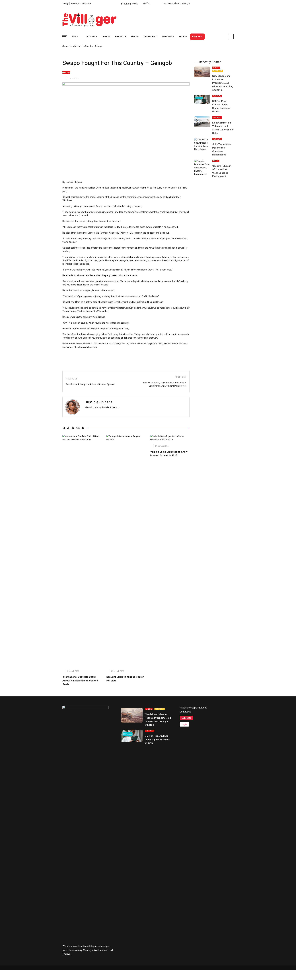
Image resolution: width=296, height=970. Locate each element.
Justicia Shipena (99, 402)
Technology (150, 36)
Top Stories (217, 71)
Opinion (106, 36)
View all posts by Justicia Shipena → (102, 407)
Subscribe (186, 718)
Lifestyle (120, 36)
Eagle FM (197, 36)
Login (184, 724)
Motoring (168, 36)
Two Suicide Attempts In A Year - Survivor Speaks (90, 384)
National (217, 96)
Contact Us (185, 711)
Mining (135, 36)
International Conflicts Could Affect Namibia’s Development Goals (80, 680)
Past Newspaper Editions (193, 707)
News (75, 36)
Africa (216, 161)
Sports (183, 36)
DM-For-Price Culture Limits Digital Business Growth (163, 3)
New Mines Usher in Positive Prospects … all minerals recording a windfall (222, 83)
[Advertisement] (177, 18)
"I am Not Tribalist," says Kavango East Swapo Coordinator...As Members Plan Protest (164, 384)
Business (91, 36)
